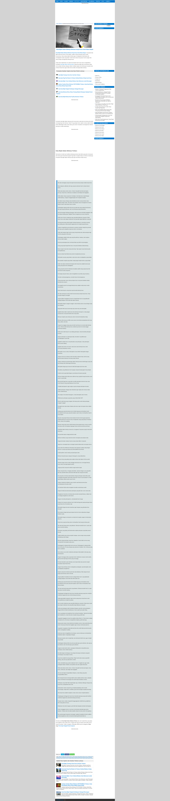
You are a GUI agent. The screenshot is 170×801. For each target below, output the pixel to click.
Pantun (98, 1)
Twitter (62, 754)
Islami (66, 1)
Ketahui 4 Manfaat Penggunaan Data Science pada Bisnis (103, 90)
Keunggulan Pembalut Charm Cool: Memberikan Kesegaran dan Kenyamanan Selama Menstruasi (104, 97)
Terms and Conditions (100, 84)
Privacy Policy (98, 77)
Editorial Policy (98, 82)
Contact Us (97, 79)
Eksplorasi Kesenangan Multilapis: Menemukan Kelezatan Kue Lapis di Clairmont (103, 101)
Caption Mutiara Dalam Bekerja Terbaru (78, 756)
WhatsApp (72, 754)
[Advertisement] (85, 13)
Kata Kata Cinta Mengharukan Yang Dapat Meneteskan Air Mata (104, 120)
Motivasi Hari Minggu (99, 125)
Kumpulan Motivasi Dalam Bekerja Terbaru (75, 758)
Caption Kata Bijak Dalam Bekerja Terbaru (65, 756)
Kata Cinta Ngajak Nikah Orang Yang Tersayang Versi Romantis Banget (103, 110)
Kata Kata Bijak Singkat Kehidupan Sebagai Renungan (75, 792)
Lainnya (108, 1)
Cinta (61, 1)
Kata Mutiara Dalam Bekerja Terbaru (68, 757)
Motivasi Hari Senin (99, 127)
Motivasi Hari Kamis (99, 132)
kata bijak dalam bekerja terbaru (67, 64)
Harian (71, 1)
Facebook (67, 754)
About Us (97, 75)
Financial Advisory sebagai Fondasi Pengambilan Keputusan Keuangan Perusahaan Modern (103, 93)
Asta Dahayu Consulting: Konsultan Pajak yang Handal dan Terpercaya (104, 104)
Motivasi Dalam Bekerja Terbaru (88, 758)
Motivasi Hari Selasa (99, 128)
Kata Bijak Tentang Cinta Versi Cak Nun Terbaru (74, 763)
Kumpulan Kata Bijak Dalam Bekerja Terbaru (81, 757)
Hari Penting (84, 1)
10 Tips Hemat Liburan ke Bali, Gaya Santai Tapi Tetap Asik (103, 107)
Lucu (102, 1)
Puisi (57, 1)
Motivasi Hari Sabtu (99, 135)
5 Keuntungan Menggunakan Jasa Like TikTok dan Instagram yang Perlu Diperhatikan (103, 116)
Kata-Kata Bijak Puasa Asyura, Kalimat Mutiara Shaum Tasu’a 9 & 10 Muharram (104, 113)
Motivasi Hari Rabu (99, 130)
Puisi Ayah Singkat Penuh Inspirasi (67, 725)
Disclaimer (97, 80)
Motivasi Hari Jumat (99, 134)
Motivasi (77, 1)
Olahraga (91, 1)
